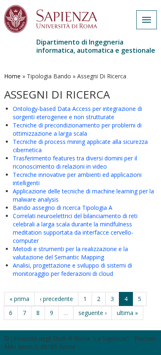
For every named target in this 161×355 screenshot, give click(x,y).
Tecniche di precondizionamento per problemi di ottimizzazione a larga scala (77, 129)
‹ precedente (56, 299)
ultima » (127, 313)
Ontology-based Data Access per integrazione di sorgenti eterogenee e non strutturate (77, 113)
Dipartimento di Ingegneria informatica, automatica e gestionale (95, 46)
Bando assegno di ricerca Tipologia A (62, 208)
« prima (19, 299)
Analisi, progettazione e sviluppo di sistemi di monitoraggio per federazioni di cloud (72, 269)
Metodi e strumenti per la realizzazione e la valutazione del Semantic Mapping (70, 253)
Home (12, 76)
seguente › (92, 313)
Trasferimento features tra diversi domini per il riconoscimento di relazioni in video (75, 162)
